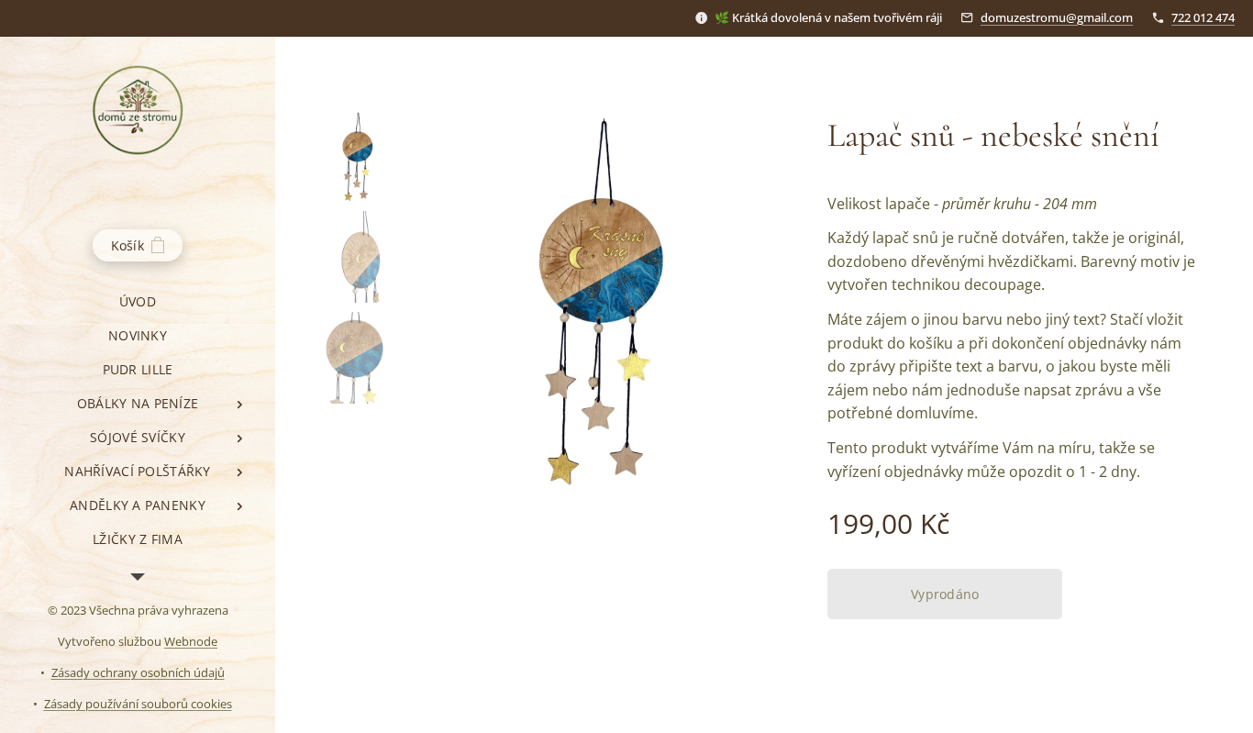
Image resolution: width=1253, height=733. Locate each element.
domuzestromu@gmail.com (1057, 17)
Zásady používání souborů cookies (138, 703)
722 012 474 (1203, 17)
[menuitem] (138, 301)
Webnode (190, 641)
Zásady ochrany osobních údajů (138, 672)
